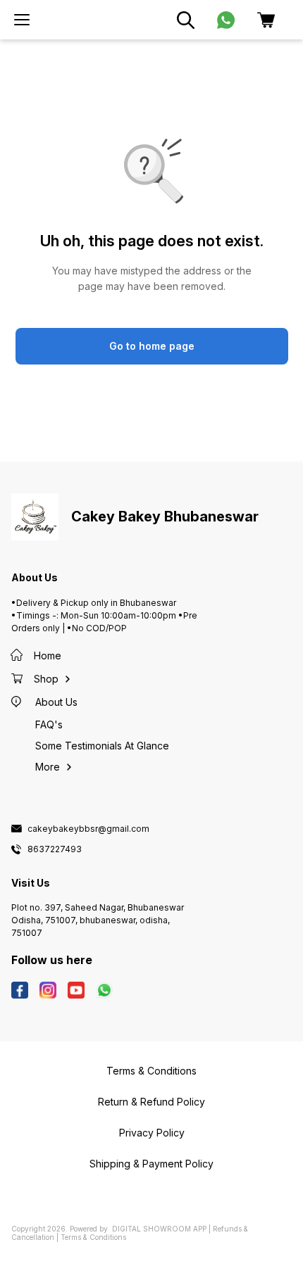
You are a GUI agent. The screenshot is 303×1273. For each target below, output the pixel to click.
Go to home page (151, 346)
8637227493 (54, 849)
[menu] (22, 19)
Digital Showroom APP (159, 1228)
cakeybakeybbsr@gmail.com (88, 829)
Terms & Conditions (93, 1237)
